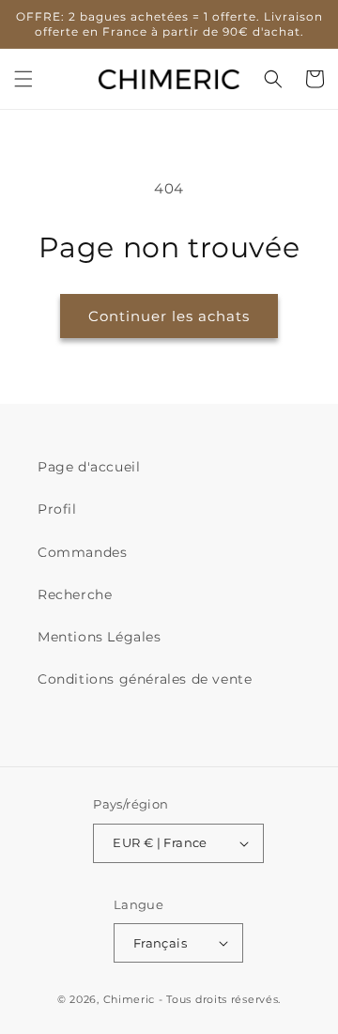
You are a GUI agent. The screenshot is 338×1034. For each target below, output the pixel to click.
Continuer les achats (169, 316)
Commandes (82, 552)
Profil (57, 509)
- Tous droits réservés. (220, 999)
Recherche (75, 594)
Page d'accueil (89, 466)
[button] (23, 79)
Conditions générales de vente (145, 679)
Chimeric (129, 999)
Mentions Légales (99, 636)
